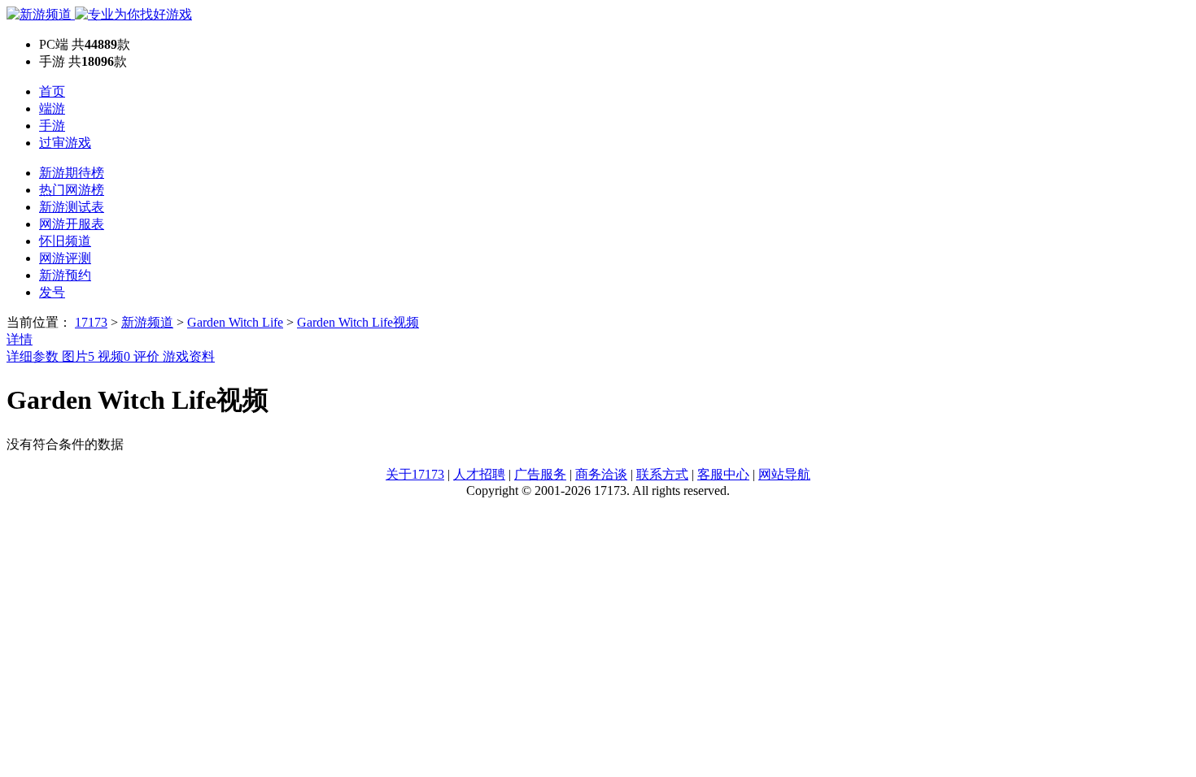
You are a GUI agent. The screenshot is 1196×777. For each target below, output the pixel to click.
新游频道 (147, 322)
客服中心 (723, 474)
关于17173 (415, 474)
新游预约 (65, 275)
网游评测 (65, 258)
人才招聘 (479, 474)
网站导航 (784, 474)
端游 (52, 108)
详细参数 (34, 356)
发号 (52, 292)
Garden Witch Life (235, 322)
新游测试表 (71, 207)
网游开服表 (71, 224)
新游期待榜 (71, 173)
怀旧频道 (65, 241)
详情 (20, 339)
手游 (52, 125)
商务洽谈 (601, 474)
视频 (114, 356)
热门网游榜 (71, 190)
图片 (78, 356)
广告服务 (540, 474)
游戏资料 (189, 356)
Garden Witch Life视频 (358, 322)
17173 (91, 322)
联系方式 (662, 474)
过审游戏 (65, 143)
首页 (52, 91)
